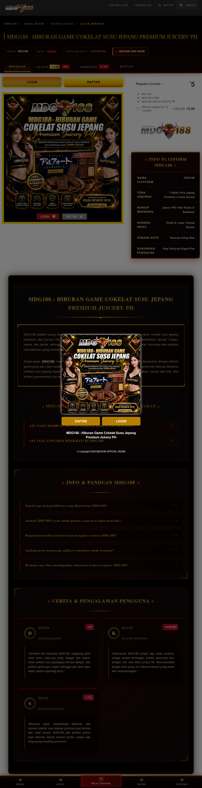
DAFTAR (81, 421)
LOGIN (121, 421)
